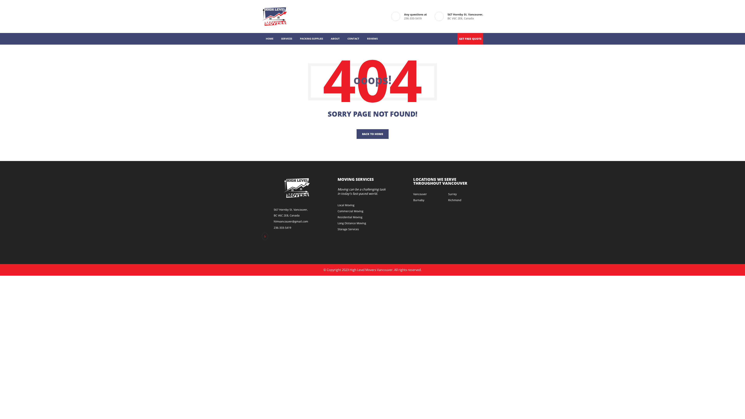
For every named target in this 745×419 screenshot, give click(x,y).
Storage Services (348, 229)
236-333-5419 (413, 18)
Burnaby (418, 200)
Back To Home (372, 134)
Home (269, 38)
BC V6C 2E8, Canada (465, 16)
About (335, 38)
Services (286, 38)
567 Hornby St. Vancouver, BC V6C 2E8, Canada (291, 212)
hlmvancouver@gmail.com (291, 221)
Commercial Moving (350, 211)
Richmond (454, 200)
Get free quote (470, 39)
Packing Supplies (311, 38)
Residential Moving (350, 217)
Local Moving (346, 205)
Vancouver (420, 194)
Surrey (452, 194)
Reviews (372, 38)
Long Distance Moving (352, 223)
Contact (353, 38)
